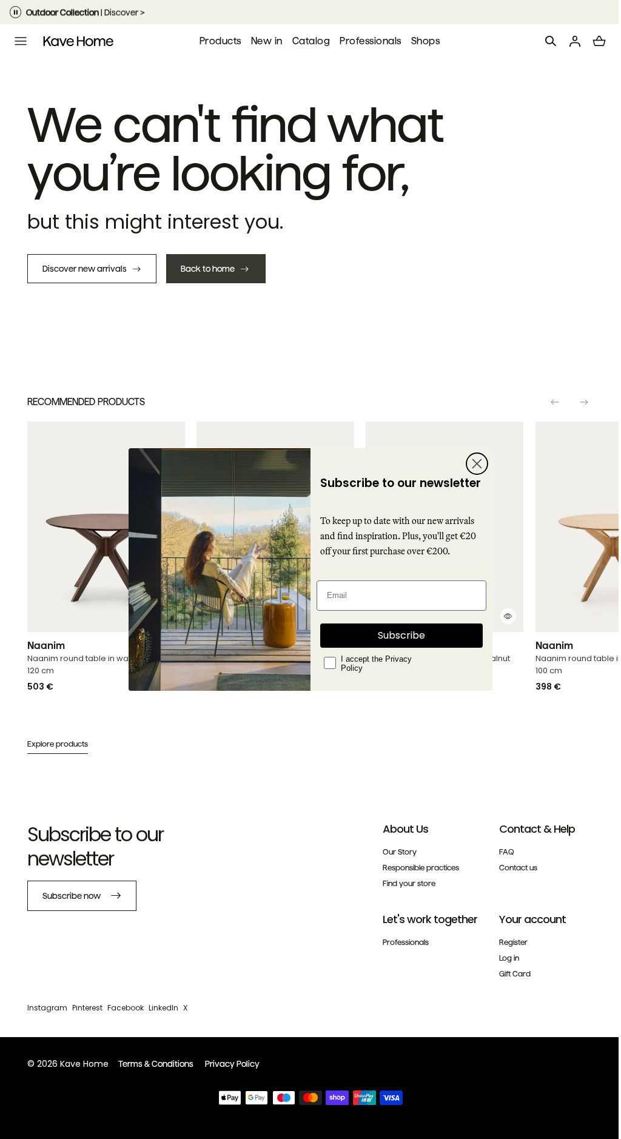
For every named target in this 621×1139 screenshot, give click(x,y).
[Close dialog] (472, 463)
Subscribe (397, 635)
